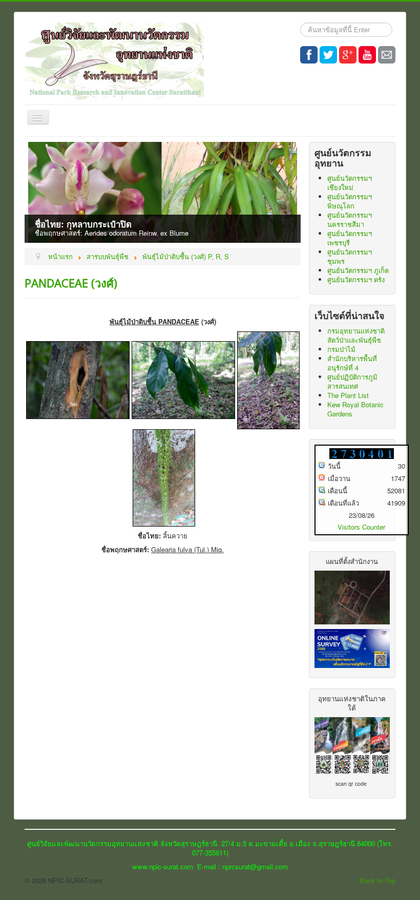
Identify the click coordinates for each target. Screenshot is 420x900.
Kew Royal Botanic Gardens (355, 409)
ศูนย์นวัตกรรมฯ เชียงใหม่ (349, 182)
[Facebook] (309, 55)
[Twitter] (328, 55)
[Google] (348, 55)
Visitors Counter (361, 527)
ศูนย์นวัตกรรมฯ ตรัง (356, 279)
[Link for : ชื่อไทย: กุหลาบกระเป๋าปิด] (163, 192)
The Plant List (348, 395)
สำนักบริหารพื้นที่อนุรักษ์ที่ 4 (352, 362)
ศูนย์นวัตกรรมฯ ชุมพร (349, 256)
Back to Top (377, 880)
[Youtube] (367, 55)
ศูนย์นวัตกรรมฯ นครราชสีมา (349, 219)
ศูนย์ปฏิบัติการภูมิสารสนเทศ (352, 381)
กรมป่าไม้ (341, 349)
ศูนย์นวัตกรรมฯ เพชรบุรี (349, 237)
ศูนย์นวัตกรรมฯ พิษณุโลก (349, 201)
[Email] (387, 55)
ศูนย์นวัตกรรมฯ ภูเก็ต (358, 270)
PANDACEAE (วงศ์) (71, 282)
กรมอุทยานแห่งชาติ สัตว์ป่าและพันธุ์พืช (356, 335)
